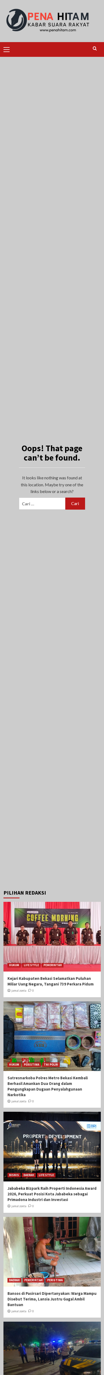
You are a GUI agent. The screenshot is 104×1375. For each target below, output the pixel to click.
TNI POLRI (51, 1064)
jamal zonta (18, 990)
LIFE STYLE (31, 965)
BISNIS (14, 1175)
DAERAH (28, 1175)
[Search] (94, 48)
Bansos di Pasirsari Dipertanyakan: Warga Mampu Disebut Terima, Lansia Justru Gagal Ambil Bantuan (52, 1299)
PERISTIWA (31, 1064)
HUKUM (14, 965)
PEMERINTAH (52, 965)
